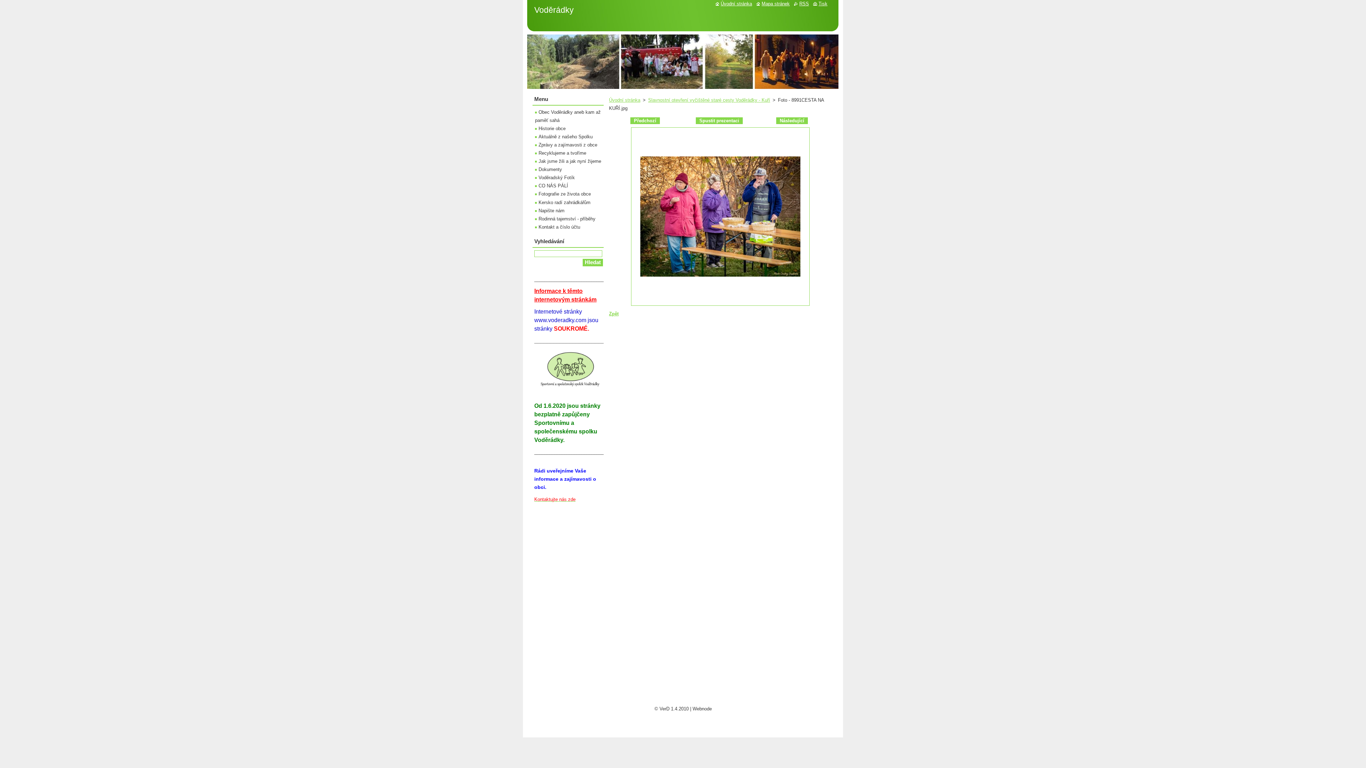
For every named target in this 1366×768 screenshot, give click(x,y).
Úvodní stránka (624, 100)
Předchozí (645, 120)
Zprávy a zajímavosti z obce (568, 145)
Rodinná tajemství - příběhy (567, 219)
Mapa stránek (776, 3)
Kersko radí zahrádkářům (565, 202)
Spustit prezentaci (719, 120)
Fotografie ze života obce (565, 194)
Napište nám (552, 210)
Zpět (614, 313)
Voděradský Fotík (557, 177)
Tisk (823, 3)
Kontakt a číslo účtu (559, 227)
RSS (804, 3)
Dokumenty (550, 169)
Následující (792, 120)
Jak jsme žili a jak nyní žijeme (570, 161)
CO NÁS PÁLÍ (553, 185)
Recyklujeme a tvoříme (562, 153)
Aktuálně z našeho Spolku (566, 136)
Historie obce (552, 128)
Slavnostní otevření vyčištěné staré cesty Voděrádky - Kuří (709, 100)
